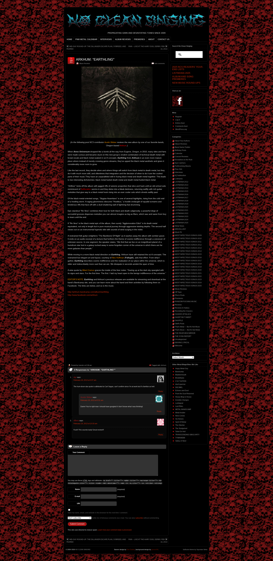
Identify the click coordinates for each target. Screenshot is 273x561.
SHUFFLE (179, 321)
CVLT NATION (180, 381)
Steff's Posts (179, 324)
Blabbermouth (180, 375)
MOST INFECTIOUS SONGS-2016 (188, 257)
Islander (81, 365)
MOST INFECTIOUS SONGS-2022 (188, 276)
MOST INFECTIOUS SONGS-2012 (188, 245)
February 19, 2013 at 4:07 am (85, 380)
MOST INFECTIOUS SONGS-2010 (188, 238)
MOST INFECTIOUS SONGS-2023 (188, 279)
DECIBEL (179, 387)
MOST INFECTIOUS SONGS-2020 (188, 270)
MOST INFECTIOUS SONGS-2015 (188, 254)
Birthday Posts (180, 150)
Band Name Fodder (182, 147)
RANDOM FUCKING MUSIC (186, 302)
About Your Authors (182, 141)
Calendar (178, 153)
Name (77, 489)
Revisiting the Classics (184, 311)
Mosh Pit (178, 232)
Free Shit (178, 169)
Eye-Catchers (180, 163)
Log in (177, 120)
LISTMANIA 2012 (181, 182)
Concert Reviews (181, 157)
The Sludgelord (181, 428)
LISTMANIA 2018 (181, 201)
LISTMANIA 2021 (181, 210)
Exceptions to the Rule (183, 160)
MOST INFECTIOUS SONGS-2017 (188, 261)
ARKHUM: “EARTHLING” (95, 59)
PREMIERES (139, 39)
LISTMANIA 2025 (181, 223)
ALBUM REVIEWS (123, 39)
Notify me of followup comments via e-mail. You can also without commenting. (125, 518)
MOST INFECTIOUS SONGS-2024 (188, 283)
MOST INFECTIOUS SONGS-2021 (188, 273)
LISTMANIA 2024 (181, 220)
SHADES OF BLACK (183, 314)
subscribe (139, 518)
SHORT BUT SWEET (183, 317)
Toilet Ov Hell (180, 432)
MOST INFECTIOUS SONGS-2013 (188, 248)
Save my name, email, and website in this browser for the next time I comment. (98, 513)
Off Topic (178, 292)
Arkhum (163, 365)
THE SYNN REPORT (183, 336)
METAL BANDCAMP (183, 409)
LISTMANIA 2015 (181, 191)
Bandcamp (179, 372)
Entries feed (180, 123)
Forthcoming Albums (183, 166)
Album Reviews (84, 63)
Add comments (159, 63)
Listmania (179, 179)
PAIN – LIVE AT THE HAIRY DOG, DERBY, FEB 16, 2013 (147, 47)
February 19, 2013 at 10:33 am (85, 424)
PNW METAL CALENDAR (86, 39)
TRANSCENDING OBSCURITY (187, 435)
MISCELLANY (180, 229)
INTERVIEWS (106, 39)
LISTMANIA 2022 (181, 213)
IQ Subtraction (180, 175)
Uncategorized (180, 339)
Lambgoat (179, 403)
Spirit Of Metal (180, 422)
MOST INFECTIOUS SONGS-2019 (188, 267)
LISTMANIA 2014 (181, 188)
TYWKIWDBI (180, 438)
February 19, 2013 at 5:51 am (91, 400)
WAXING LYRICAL (182, 343)
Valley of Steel (180, 441)
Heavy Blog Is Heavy (183, 397)
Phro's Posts (180, 295)
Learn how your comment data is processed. (115, 530)
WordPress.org (181, 129)
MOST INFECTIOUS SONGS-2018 (188, 264)
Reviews (178, 305)
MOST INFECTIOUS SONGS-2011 (188, 242)
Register (178, 117)
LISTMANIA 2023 (181, 216)
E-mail (77, 496)
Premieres (179, 298)
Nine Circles (180, 416)
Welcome (178, 346)
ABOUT (151, 39)
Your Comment (79, 452)
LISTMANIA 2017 (181, 198)
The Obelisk (180, 425)
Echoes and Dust (182, 391)
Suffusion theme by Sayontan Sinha (195, 549)
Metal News (179, 226)
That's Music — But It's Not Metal (187, 330)
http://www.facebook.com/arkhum (83, 295)
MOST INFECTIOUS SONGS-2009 (188, 235)
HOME (69, 39)
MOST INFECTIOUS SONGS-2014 (188, 251)
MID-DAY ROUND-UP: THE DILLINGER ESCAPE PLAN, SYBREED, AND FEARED (96, 47)
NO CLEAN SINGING (82, 549)
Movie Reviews (181, 289)
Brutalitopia (179, 378)
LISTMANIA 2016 (181, 194)
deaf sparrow (180, 384)
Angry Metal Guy (181, 369)
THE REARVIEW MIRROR (185, 333)
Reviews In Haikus (182, 308)
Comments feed (181, 126)
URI (78, 504)
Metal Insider (180, 413)
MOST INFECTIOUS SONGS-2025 (188, 286)
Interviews (179, 172)
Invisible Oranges (182, 400)
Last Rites (179, 406)
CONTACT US (163, 39)
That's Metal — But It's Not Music (187, 327)
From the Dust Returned (184, 394)
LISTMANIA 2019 (181, 204)
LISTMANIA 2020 (181, 207)
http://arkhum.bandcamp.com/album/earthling (88, 292)
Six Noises (179, 419)
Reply (160, 391)
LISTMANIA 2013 (181, 185)
